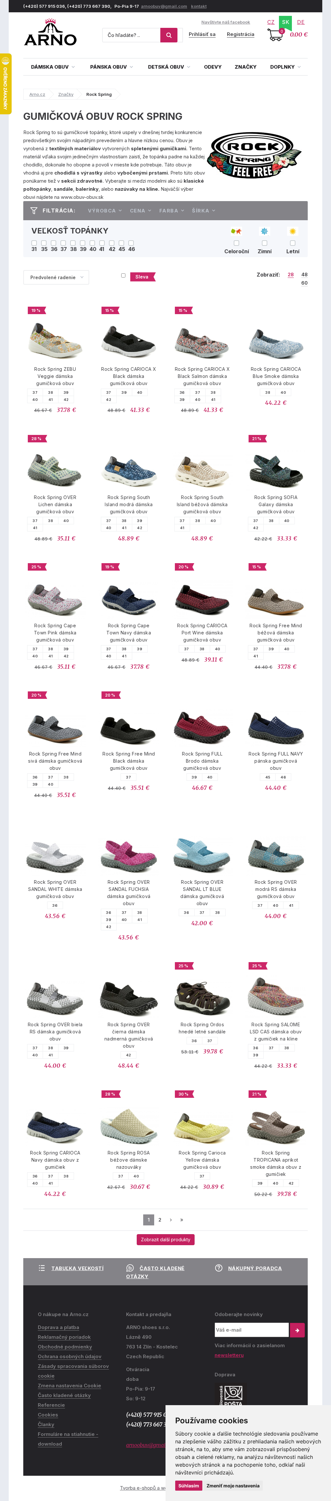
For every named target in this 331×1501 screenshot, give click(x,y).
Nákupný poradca (255, 1268)
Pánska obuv (109, 67)
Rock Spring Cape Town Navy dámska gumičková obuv (128, 632)
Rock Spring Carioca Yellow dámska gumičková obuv (202, 1160)
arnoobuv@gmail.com (164, 6)
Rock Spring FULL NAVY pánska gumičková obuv (276, 761)
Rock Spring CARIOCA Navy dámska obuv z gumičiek (55, 1160)
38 (50, 392)
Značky (246, 67)
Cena (138, 211)
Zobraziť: (268, 274)
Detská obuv (166, 67)
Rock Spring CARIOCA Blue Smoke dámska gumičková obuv (276, 376)
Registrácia (240, 34)
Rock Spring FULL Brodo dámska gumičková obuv (202, 761)
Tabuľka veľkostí (77, 1268)
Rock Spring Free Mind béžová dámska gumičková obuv (276, 632)
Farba (169, 211)
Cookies (48, 1415)
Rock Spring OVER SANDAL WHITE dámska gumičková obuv (55, 889)
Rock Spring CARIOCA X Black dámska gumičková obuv (128, 376)
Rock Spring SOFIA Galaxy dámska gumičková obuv (276, 504)
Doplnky (283, 67)
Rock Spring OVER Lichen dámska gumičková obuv (55, 504)
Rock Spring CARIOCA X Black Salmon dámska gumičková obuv (202, 376)
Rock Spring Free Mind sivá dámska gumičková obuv (55, 761)
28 (291, 275)
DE (301, 22)
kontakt (199, 6)
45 (268, 777)
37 (35, 392)
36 (182, 392)
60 (304, 283)
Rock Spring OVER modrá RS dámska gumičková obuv (276, 889)
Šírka (201, 211)
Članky (46, 1424)
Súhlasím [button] (188, 1485)
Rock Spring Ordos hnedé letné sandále (202, 1028)
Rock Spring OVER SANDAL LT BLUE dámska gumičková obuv (202, 892)
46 (283, 777)
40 (35, 399)
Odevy (213, 67)
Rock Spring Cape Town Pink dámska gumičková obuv (55, 632)
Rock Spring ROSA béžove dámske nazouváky (129, 1160)
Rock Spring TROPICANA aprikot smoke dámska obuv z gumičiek (276, 1163)
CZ (271, 22)
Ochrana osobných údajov (69, 1356)
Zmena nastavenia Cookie (69, 1385)
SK (286, 22)
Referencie (51, 1405)
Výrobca (102, 211)
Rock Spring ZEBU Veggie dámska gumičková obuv (55, 376)
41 (50, 399)
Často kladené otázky (64, 1395)
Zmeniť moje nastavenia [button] (233, 1485)
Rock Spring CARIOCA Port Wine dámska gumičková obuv (202, 632)
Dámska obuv (50, 67)
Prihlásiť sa (202, 34)
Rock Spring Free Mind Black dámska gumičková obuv (128, 761)
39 (66, 392)
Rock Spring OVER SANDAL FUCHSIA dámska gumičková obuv (129, 892)
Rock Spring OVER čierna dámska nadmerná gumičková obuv (128, 1035)
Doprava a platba (58, 1327)
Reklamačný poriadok (64, 1337)
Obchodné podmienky (65, 1347)
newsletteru (229, 1355)
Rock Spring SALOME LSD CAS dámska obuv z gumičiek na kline (276, 1031)
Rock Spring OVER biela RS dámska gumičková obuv (55, 1031)
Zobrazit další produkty (165, 1239)
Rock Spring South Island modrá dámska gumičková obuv (129, 504)
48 (304, 275)
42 (66, 399)
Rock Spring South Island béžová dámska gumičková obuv (202, 504)
